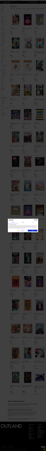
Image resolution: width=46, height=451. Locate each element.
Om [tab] (33, 222)
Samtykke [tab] (13, 222)
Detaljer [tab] (23, 222)
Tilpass (22, 230)
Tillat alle (33, 230)
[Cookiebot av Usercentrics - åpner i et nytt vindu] (34, 220)
